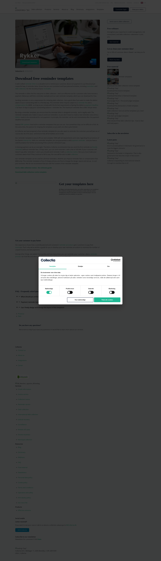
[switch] (70, 292)
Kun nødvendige (80, 300)
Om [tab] (108, 266)
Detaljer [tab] (80, 266)
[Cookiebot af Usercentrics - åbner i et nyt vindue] (112, 260)
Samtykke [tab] (52, 266)
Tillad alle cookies (107, 300)
